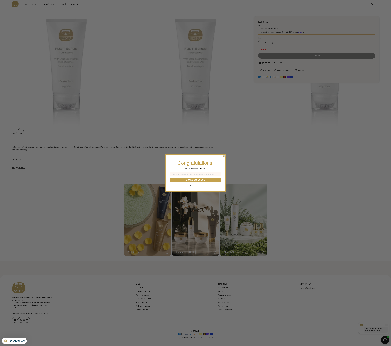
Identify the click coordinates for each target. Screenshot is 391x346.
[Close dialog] (224, 156)
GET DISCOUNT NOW (195, 180)
